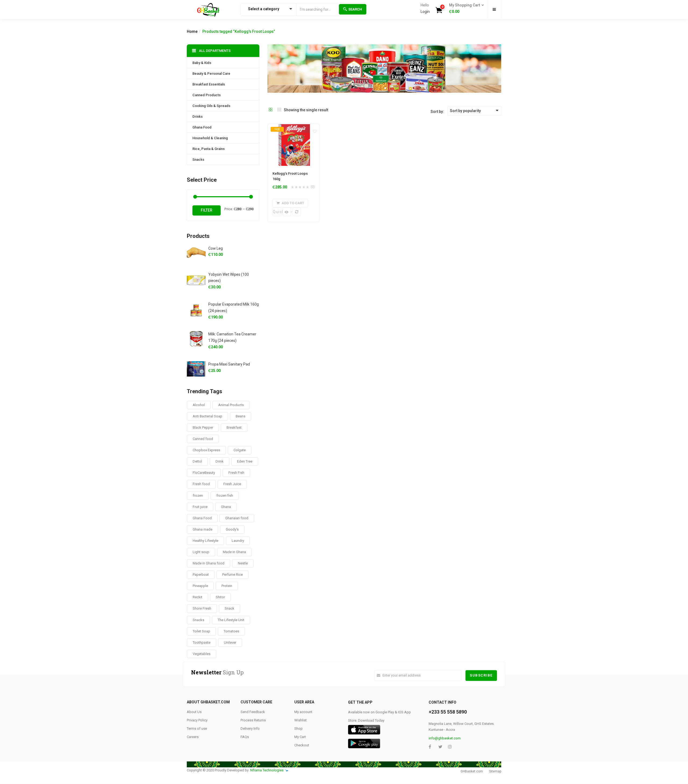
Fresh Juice (232, 484)
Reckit (197, 597)
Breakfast (234, 427)
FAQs (245, 737)
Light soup (201, 552)
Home (192, 31)
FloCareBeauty (204, 473)
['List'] (279, 110)
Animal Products (231, 405)
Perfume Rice (232, 574)
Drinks (197, 116)
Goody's (232, 529)
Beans (240, 416)
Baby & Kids (201, 63)
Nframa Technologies (267, 770)
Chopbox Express (206, 450)
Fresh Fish (236, 473)
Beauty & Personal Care (211, 73)
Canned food (203, 439)
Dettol (197, 461)
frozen (198, 495)
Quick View (277, 212)
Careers (193, 737)
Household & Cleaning (210, 138)
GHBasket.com (472, 771)
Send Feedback (253, 712)
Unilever (230, 642)
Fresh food (201, 484)
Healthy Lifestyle (205, 541)
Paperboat (201, 574)
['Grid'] (270, 110)
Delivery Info (250, 728)
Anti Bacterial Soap (207, 416)
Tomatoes (231, 631)
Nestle (243, 563)
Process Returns (253, 720)
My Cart (300, 737)
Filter (206, 210)
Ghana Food (202, 127)
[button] (465, 8)
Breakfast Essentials (208, 84)
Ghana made (202, 529)
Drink (220, 461)
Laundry (238, 541)
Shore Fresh (202, 608)
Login (425, 11)
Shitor (220, 597)
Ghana (226, 507)
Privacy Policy (197, 720)
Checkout (301, 745)
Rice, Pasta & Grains (208, 149)
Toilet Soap (201, 631)
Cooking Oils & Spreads (211, 106)
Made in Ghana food (208, 563)
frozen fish (224, 495)
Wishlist (300, 720)
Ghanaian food (236, 518)
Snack (229, 608)
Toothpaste (201, 642)
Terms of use (197, 728)
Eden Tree (244, 461)
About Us (194, 712)
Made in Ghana (234, 552)
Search (355, 9)
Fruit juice (200, 507)
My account (303, 712)
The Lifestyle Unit (231, 620)
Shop (298, 728)
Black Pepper (203, 427)
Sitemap (495, 771)
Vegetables (201, 654)
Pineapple (200, 586)
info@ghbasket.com (445, 738)
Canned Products (206, 95)
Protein (226, 586)
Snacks (198, 159)
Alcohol (199, 405)
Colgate (240, 450)
